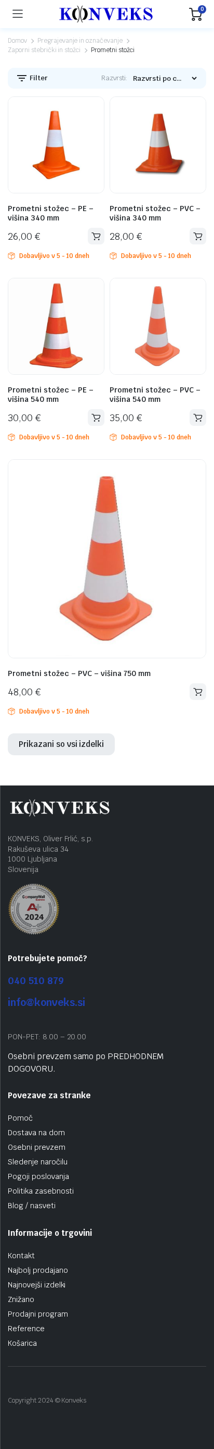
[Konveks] (106, 14)
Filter (38, 77)
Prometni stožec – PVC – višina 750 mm (79, 673)
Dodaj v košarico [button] (96, 236)
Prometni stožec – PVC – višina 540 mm (155, 394)
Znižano (21, 1299)
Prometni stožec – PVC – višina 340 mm (155, 213)
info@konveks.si (46, 1002)
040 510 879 (36, 981)
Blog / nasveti (32, 1205)
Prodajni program (38, 1314)
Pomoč (20, 1118)
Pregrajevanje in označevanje (80, 40)
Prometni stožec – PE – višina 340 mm (50, 213)
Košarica (22, 1343)
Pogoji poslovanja (38, 1176)
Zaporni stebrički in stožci (44, 50)
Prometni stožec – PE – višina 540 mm (50, 394)
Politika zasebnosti (41, 1191)
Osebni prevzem (36, 1147)
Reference (26, 1328)
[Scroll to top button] (197, 1402)
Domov (17, 40)
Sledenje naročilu (38, 1161)
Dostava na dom (36, 1132)
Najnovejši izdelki (36, 1285)
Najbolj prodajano (38, 1270)
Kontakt (21, 1255)
